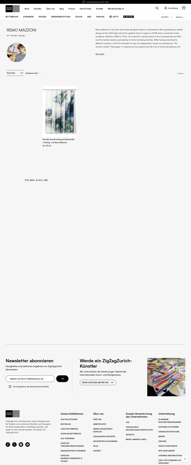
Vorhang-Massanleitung (170, 455)
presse (72, 9)
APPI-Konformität (166, 451)
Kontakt (97, 451)
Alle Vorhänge (67, 438)
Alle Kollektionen (69, 419)
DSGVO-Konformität (167, 446)
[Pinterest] (27, 446)
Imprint (161, 436)
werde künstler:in (116, 9)
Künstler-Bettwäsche (71, 434)
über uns (50, 9)
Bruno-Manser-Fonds (136, 439)
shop (26, 9)
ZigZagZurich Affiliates (104, 436)
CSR (127, 422)
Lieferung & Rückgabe (168, 427)
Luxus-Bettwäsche (69, 429)
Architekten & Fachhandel (105, 441)
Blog (95, 446)
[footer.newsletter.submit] (62, 378)
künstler (37, 9)
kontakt (99, 9)
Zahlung (162, 441)
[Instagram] (21, 446)
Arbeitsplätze (99, 424)
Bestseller (66, 424)
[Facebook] (8, 446)
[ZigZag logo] (13, 8)
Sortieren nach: (31, 73)
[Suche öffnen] (157, 8)
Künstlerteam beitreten (95, 382)
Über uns (97, 419)
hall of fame (85, 9)
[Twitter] (14, 446)
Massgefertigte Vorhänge (73, 451)
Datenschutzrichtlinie (168, 432)
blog (62, 9)
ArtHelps (130, 435)
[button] (183, 8)
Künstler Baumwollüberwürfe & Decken (71, 458)
